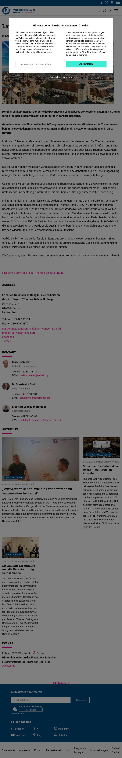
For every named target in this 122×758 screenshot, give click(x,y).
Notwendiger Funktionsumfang (36, 64)
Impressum (67, 77)
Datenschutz (55, 77)
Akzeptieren (86, 64)
